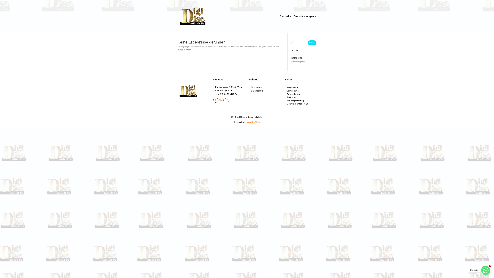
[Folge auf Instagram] (221, 100)
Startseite (285, 16)
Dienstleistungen (304, 16)
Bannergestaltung (295, 101)
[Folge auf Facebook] (215, 100)
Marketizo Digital (253, 122)
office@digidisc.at (224, 90)
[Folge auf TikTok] (227, 100)
